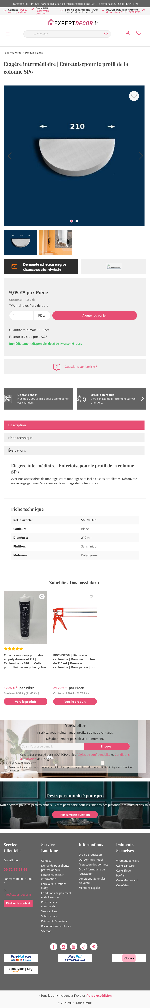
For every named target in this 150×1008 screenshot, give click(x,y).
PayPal (120, 875)
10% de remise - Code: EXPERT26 (125, 11)
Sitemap (46, 931)
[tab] (74, 425)
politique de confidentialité (92, 767)
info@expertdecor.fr (17, 895)
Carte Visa (122, 885)
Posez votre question (17, 11)
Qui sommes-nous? (91, 859)
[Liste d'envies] (139, 34)
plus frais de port (35, 306)
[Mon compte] (127, 34)
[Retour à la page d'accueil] (75, 22)
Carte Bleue (123, 870)
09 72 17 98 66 (15, 869)
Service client (49, 911)
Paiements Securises (54, 921)
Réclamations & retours (56, 926)
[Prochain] (140, 157)
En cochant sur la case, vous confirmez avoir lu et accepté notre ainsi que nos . (71, 768)
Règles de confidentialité (93, 755)
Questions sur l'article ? (81, 367)
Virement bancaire (127, 860)
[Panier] (148, 30)
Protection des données (93, 864)
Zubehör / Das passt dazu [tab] (74, 582)
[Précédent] (8, 157)
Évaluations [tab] (17, 450)
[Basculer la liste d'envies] (134, 96)
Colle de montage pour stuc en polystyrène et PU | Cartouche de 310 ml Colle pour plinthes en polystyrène (25, 661)
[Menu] (8, 33)
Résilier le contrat (18, 903)
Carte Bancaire (125, 865)
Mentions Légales (89, 887)
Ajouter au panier (94, 315)
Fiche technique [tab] (20, 437)
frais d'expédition (99, 996)
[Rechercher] (106, 34)
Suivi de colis (49, 916)
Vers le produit (25, 702)
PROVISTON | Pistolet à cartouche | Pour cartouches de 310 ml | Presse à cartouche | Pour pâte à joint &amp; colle (74, 661)
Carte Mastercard (127, 880)
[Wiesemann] (114, 266)
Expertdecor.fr (12, 53)
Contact (46, 860)
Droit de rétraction (90, 854)
